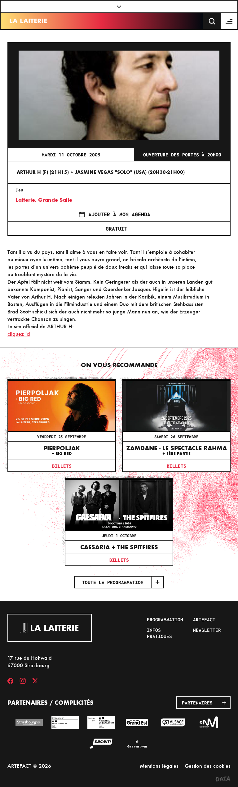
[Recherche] (212, 21)
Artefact (204, 619)
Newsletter (207, 630)
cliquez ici (18, 334)
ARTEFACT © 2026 (29, 765)
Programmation (165, 619)
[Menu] (229, 21)
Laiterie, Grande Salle (43, 199)
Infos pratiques (159, 633)
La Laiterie (28, 21)
